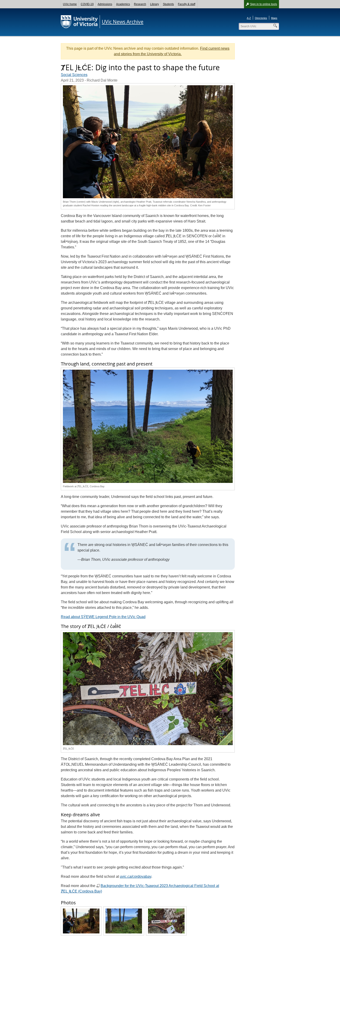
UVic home (70, 4)
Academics (123, 4)
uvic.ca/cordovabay (135, 876)
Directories (261, 18)
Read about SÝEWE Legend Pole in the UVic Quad (103, 617)
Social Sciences (74, 75)
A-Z (249, 18)
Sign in (263, 4)
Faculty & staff (186, 4)
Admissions (105, 4)
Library (154, 4)
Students (168, 4)
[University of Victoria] (79, 21)
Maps (274, 18)
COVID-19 (87, 4)
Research (140, 4)
